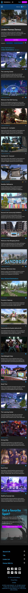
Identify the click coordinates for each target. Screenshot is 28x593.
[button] (8, 2)
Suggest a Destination (12, 526)
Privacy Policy (14, 580)
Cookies (14, 582)
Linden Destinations (5, 27)
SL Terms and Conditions (14, 577)
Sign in (19, 2)
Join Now (15, 40)
